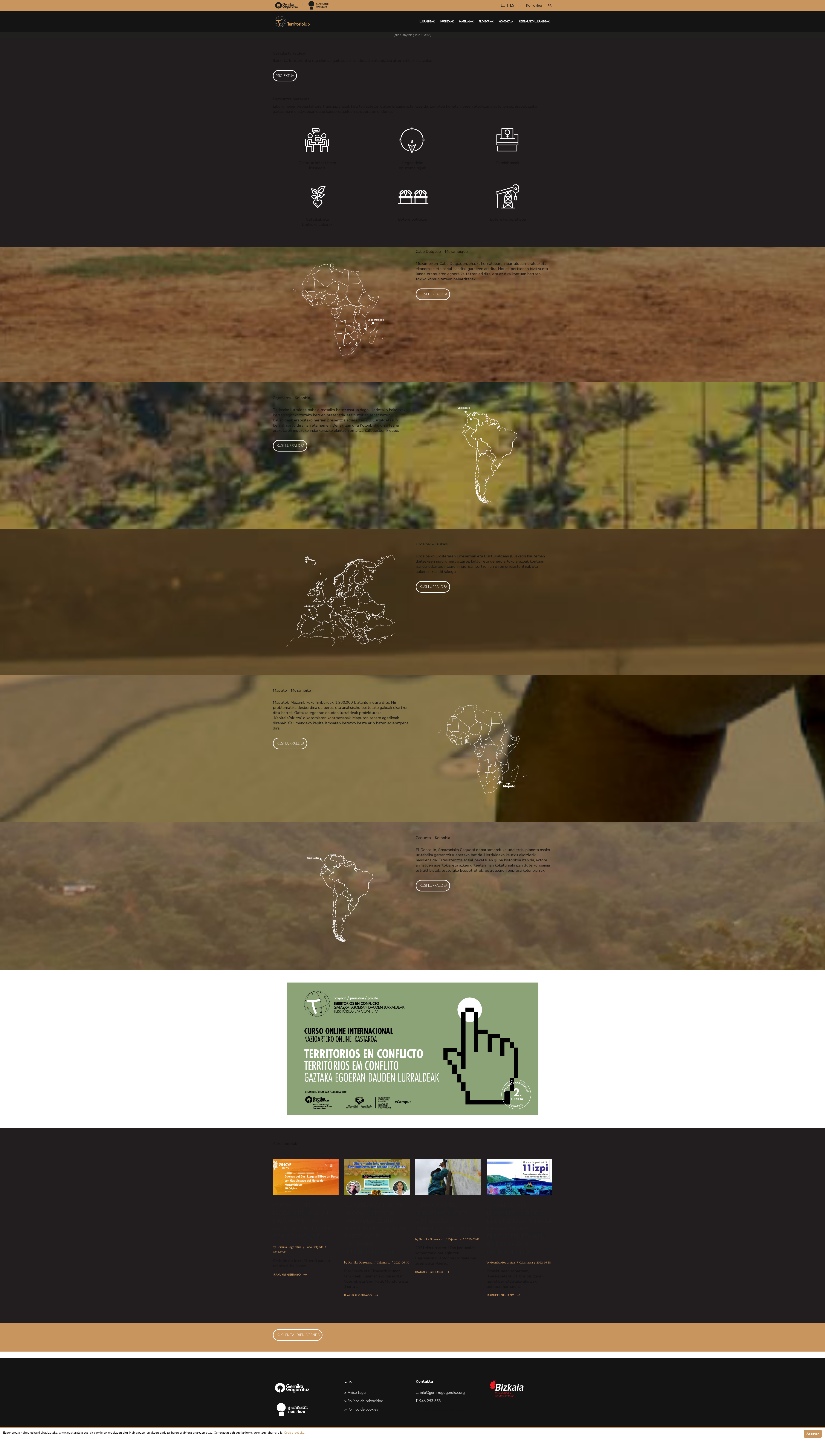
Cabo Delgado (315, 1247)
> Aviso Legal (355, 1393)
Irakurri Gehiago (287, 1274)
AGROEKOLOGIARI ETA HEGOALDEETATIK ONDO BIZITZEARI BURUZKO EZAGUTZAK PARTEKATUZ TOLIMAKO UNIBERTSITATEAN (375, 1229)
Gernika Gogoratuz (289, 1247)
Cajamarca (383, 1262)
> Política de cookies (361, 1409)
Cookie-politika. (294, 1433)
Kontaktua (534, 5)
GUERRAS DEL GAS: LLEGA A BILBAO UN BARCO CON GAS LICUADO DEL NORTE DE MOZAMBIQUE (302, 1221)
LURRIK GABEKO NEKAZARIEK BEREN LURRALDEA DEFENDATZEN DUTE (444, 1217)
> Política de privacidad (363, 1401)
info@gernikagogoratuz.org (442, 1393)
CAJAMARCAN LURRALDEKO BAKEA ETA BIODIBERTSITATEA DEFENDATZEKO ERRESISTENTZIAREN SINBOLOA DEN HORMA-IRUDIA (519, 1229)
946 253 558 (430, 1401)
